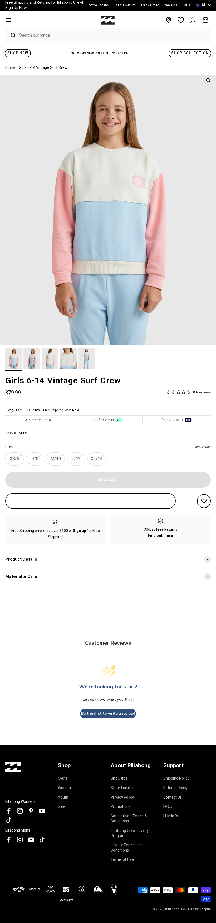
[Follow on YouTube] (42, 810)
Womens (65, 788)
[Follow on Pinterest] (31, 810)
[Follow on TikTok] (8, 820)
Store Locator (122, 788)
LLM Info (170, 816)
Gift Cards (119, 778)
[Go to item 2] (31, 359)
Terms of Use (122, 859)
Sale (61, 806)
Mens (62, 778)
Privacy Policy (122, 797)
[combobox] (113, 35)
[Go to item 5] (86, 359)
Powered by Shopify (196, 909)
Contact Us (172, 797)
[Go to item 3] (50, 359)
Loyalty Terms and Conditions (126, 847)
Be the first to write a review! (108, 713)
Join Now (72, 410)
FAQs (167, 806)
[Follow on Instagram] (19, 810)
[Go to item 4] (68, 359)
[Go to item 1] (13, 359)
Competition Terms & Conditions (129, 818)
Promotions (121, 806)
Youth (63, 797)
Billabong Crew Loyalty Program (130, 833)
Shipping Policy (176, 778)
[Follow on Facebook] (8, 810)
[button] (8, 20)
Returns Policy (175, 788)
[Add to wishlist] (204, 501)
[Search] (10, 35)
